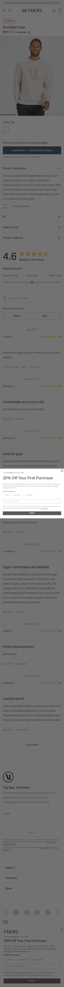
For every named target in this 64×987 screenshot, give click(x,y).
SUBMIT (32, 513)
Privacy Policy (44, 508)
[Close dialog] (62, 471)
